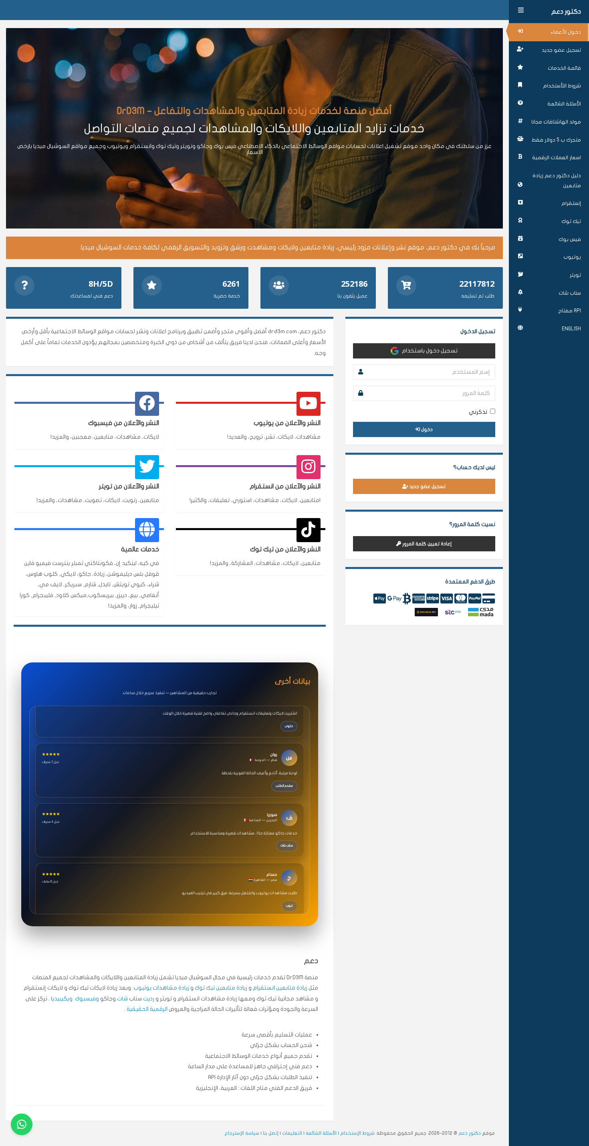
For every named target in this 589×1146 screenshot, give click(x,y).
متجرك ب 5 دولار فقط (556, 140)
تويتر (575, 275)
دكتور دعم (566, 11)
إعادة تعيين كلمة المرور (426, 543)
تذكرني (478, 412)
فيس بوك (570, 239)
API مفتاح (569, 311)
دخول (426, 429)
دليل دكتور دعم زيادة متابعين (557, 180)
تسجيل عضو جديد (561, 50)
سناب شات (570, 293)
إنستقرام (571, 203)
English (571, 329)
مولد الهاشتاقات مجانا (556, 122)
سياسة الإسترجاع (241, 1133)
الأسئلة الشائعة (564, 104)
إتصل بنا (270, 1133)
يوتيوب (572, 257)
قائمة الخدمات (564, 68)
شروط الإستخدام (357, 1133)
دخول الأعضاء (566, 32)
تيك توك (571, 221)
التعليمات (292, 1133)
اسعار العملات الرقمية (556, 157)
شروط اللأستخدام (562, 86)
